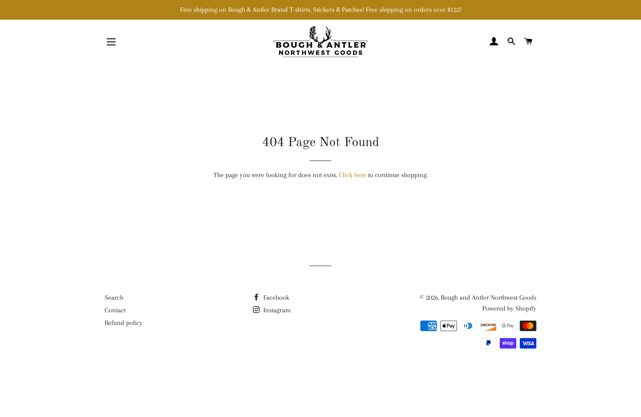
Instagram (276, 310)
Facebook (275, 297)
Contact (115, 310)
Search (114, 297)
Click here (352, 175)
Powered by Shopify (509, 308)
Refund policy (124, 323)
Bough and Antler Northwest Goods (488, 297)
